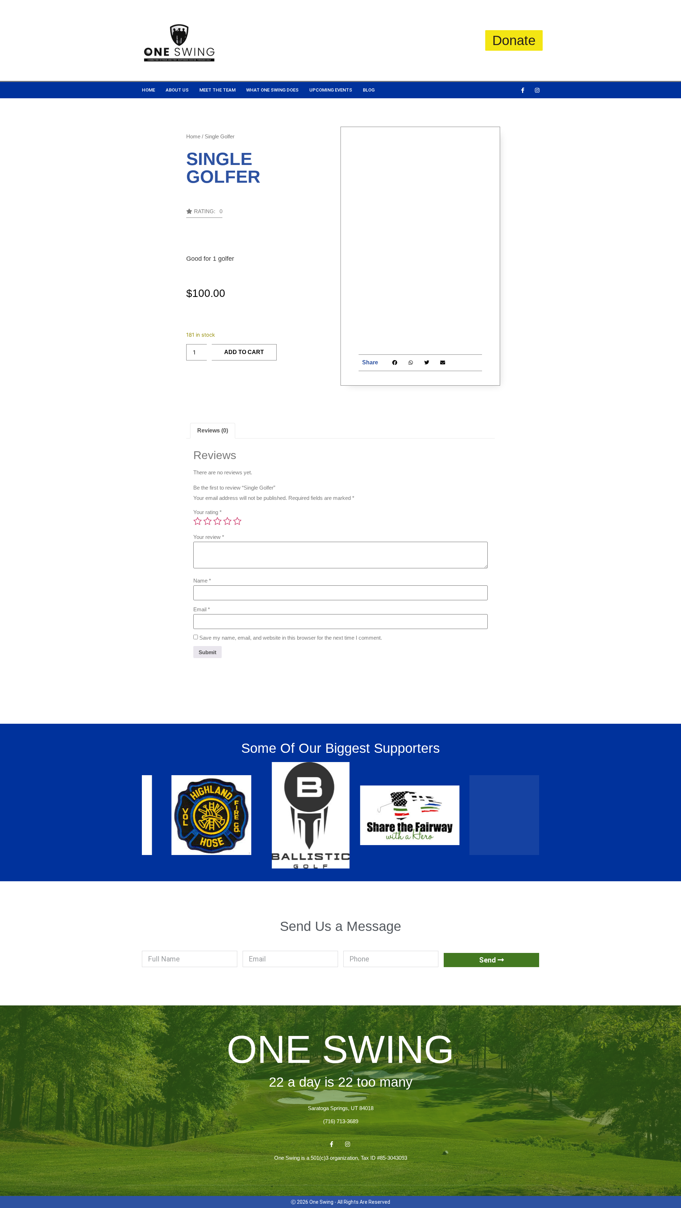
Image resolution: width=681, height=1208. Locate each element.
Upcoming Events (330, 90)
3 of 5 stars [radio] (217, 521)
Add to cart (244, 352)
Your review (208, 537)
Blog (369, 90)
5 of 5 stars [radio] (237, 521)
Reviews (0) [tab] (212, 431)
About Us (177, 90)
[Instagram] (537, 90)
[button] (204, 213)
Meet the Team (217, 90)
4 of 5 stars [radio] (227, 521)
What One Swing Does (272, 90)
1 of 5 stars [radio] (197, 521)
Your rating (207, 512)
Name (202, 580)
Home (148, 90)
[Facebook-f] (522, 90)
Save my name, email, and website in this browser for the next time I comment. (290, 637)
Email (201, 609)
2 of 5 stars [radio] (207, 521)
